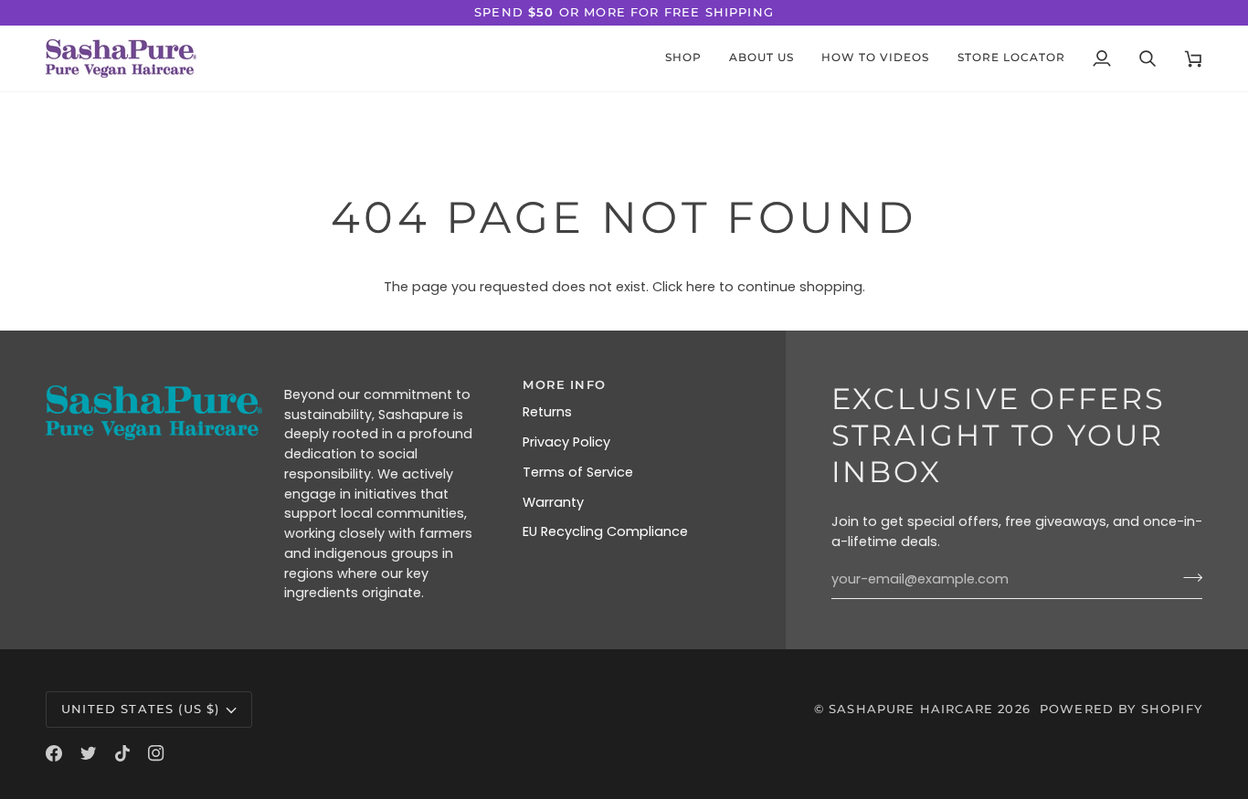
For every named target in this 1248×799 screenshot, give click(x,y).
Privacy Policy (566, 442)
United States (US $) (140, 708)
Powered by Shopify (1121, 708)
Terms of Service (578, 472)
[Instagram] (156, 753)
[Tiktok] (122, 753)
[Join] (1187, 577)
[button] (761, 58)
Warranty (553, 502)
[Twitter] (88, 753)
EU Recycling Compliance (605, 531)
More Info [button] (564, 384)
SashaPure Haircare (911, 708)
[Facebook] (54, 753)
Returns (547, 412)
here (700, 287)
